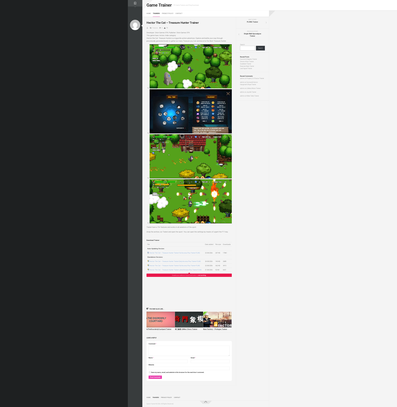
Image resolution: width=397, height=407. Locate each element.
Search (242, 44)
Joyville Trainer (251, 92)
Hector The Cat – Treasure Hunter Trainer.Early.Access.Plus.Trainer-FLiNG (175, 261)
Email (193, 358)
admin (242, 78)
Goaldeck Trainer (245, 64)
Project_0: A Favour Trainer (255, 78)
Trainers (156, 13)
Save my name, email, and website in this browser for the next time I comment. (177, 372)
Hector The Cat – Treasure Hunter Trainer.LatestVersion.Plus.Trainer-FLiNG (176, 270)
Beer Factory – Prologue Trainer (215, 329)
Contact (178, 13)
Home (148, 13)
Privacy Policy (167, 13)
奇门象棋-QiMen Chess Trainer (186, 329)
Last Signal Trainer (246, 68)
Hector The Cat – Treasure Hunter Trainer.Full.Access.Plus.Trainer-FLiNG (175, 253)
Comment (152, 344)
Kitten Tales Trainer (253, 96)
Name (151, 358)
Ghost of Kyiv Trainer (247, 61)
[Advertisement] (189, 292)
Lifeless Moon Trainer (254, 88)
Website (151, 365)
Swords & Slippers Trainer (248, 59)
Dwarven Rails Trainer (247, 66)
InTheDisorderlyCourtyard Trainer (158, 329)
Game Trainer (159, 5)
